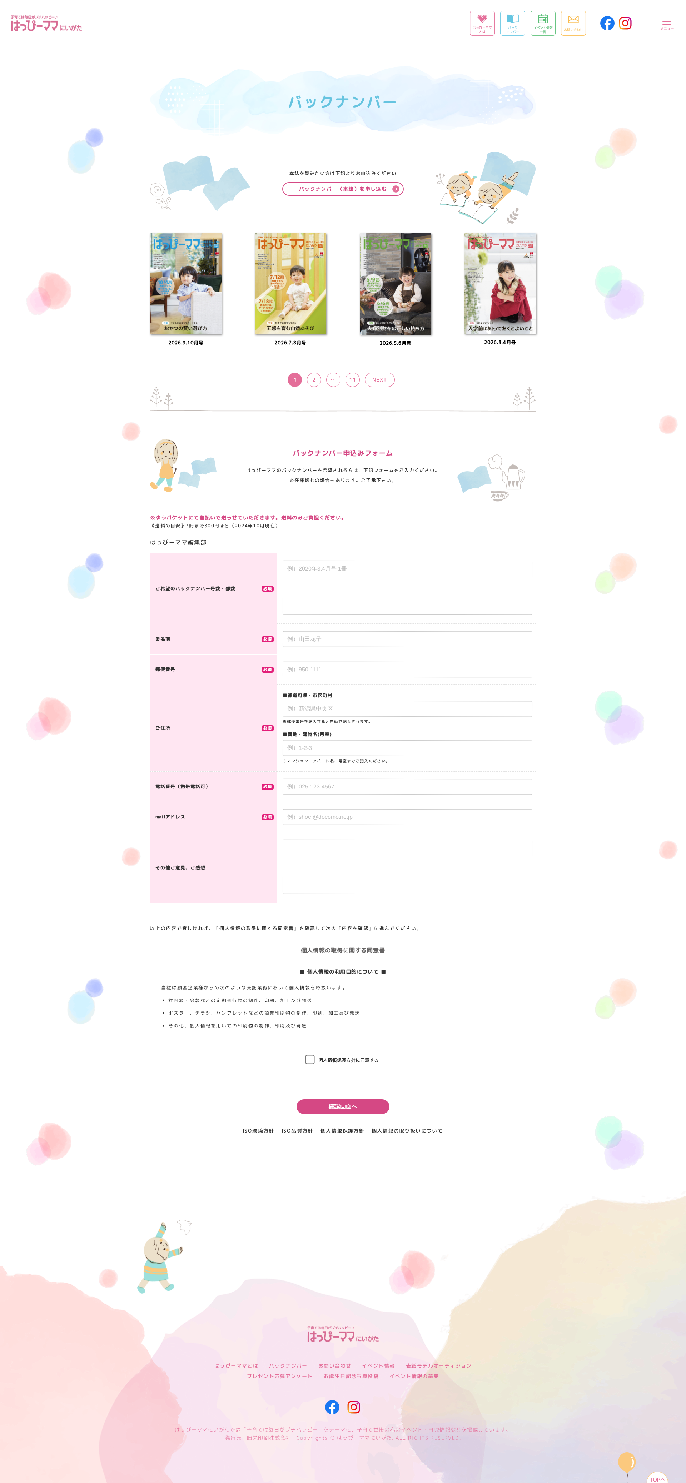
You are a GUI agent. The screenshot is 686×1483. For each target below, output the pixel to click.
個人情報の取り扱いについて (407, 1130)
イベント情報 (378, 1365)
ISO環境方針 (258, 1130)
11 (353, 379)
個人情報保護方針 (342, 1130)
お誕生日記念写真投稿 (351, 1376)
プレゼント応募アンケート (280, 1376)
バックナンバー (288, 1365)
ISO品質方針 (297, 1130)
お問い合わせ (334, 1365)
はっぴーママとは (236, 1365)
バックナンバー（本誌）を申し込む (343, 188)
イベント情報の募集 (414, 1376)
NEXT (379, 379)
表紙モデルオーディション (439, 1365)
